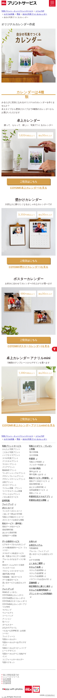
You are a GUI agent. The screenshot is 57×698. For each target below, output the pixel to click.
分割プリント (7, 482)
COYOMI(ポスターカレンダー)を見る (29, 346)
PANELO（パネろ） (10, 592)
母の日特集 (33, 452)
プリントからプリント (11, 494)
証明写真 (6, 500)
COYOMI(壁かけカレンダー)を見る (28, 267)
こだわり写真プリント (11, 452)
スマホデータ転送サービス (13, 553)
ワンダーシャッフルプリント (13, 473)
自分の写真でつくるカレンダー (35, 14)
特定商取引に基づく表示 (39, 586)
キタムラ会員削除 (36, 576)
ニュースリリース (11, 677)
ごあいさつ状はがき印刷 (12, 514)
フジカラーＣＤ (8, 568)
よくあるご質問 (35, 563)
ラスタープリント (9, 464)
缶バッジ (6, 621)
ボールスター (7, 624)
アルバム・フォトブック (39, 551)
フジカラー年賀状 (36, 465)
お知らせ (33, 541)
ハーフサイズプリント (11, 455)
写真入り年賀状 (35, 462)
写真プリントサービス (11, 446)
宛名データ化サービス (11, 526)
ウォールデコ (7, 613)
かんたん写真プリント (11, 449)
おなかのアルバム (9, 627)
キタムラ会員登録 (36, 570)
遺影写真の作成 (8, 574)
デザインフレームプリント (13, 476)
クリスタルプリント (10, 461)
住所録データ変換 (9, 535)
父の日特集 (33, 455)
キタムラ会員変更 (36, 573)
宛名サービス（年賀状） (39, 478)
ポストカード (8, 508)
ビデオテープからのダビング (13, 544)
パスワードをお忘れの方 (39, 579)
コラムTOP (39, 11)
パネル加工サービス (10, 497)
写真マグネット (8, 662)
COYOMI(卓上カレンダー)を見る (28, 187)
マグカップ (6, 610)
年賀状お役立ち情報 (37, 500)
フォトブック (8, 504)
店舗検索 (33, 582)
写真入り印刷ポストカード (13, 517)
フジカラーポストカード (12, 511)
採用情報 (7, 681)
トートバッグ (7, 615)
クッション (6, 619)
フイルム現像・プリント (12, 488)
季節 (18, 14)
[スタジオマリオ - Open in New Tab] (36, 693)
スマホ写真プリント (10, 458)
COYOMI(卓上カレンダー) (12, 595)
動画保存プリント (9, 470)
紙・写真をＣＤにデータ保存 (13, 556)
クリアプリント (8, 467)
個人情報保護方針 (11, 675)
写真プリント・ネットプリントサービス (17, 11)
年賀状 (32, 458)
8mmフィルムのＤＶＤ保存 (13, 565)
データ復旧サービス (10, 580)
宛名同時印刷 (7, 529)
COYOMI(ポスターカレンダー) (14, 601)
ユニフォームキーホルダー (13, 659)
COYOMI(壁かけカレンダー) (13, 598)
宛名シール (33, 493)
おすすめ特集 (9, 14)
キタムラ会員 (34, 567)
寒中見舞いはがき (36, 474)
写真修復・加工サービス (12, 577)
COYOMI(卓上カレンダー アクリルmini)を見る (28, 425)
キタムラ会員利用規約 (38, 590)
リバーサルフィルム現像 (12, 491)
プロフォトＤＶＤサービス (13, 571)
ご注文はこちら (28, 181)
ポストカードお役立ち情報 (13, 520)
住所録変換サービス (37, 490)
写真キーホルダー (9, 639)
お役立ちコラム (35, 545)
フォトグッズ (8, 589)
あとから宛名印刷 (9, 532)
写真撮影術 (33, 548)
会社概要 (7, 679)
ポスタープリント (9, 485)
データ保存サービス (10, 541)
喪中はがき (33, 471)
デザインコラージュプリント (13, 479)
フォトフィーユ (8, 636)
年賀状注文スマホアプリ (39, 496)
